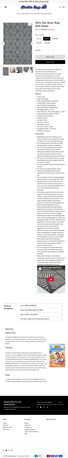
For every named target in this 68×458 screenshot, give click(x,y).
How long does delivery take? (32, 310)
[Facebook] (37, 408)
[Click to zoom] (30, 24)
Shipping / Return (30, 429)
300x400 (47, 43)
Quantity (38, 50)
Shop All (5, 425)
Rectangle (25, 13)
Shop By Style (7, 427)
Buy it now (50, 62)
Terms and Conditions (31, 431)
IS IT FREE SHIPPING (29, 305)
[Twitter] (40, 408)
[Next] (33, 44)
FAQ (25, 434)
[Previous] (2, 44)
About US (27, 425)
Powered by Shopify (23, 456)
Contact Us (6, 429)
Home (18, 13)
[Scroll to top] (64, 454)
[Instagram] (47, 408)
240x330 (39, 43)
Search (26, 423)
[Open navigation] (8, 7)
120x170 (38, 39)
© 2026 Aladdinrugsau (9, 456)
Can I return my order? (29, 314)
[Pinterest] (44, 408)
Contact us (27, 427)
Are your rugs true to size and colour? (35, 319)
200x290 (55, 39)
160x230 (46, 39)
